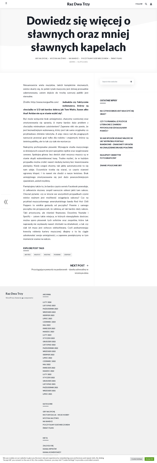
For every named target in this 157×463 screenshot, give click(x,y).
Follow (139, 4)
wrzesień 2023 (49, 312)
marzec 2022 (48, 371)
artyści (27, 254)
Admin (72, 62)
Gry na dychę (41, 58)
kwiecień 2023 (49, 328)
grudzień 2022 (49, 342)
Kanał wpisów (50, 449)
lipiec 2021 (47, 394)
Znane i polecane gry (111, 165)
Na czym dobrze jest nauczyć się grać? (117, 112)
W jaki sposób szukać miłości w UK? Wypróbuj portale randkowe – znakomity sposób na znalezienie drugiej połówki (116, 143)
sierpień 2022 (48, 355)
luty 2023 (47, 335)
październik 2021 (50, 387)
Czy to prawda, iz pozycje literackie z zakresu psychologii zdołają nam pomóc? (113, 126)
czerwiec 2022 (49, 361)
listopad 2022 (49, 345)
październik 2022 (50, 348)
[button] (151, 4)
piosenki (57, 254)
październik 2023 (50, 309)
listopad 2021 (49, 384)
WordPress (10, 298)
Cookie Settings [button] (136, 459)
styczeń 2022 (49, 378)
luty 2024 (47, 302)
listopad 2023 (49, 306)
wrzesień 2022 (49, 351)
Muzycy (37, 254)
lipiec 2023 (47, 319)
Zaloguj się (48, 446)
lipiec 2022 (47, 358)
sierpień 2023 (48, 315)
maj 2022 (46, 364)
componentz (28, 298)
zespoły (67, 254)
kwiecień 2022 (49, 368)
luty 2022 (47, 374)
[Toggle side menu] (6, 4)
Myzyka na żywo (58, 58)
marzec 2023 (48, 332)
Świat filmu (116, 58)
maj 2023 (46, 325)
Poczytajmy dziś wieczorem (94, 58)
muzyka (47, 254)
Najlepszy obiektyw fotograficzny (110, 156)
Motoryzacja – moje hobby (56, 415)
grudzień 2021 (49, 381)
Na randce (74, 58)
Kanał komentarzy (52, 452)
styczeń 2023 (49, 338)
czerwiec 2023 (49, 322)
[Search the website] (146, 4)
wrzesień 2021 (49, 391)
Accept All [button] (149, 459)
